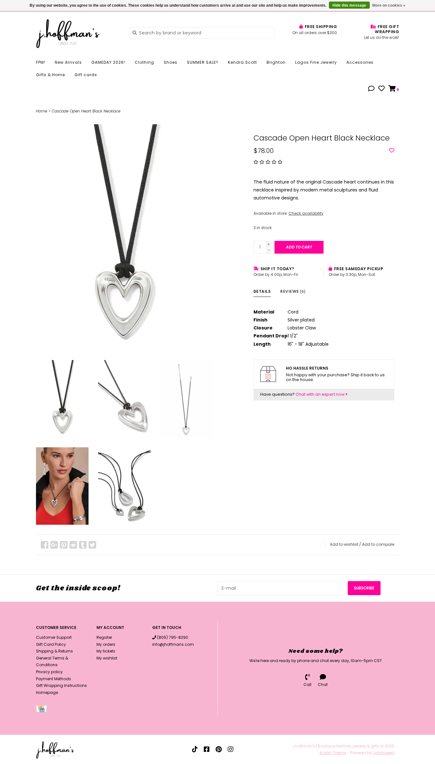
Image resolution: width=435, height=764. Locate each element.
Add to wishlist (344, 544)
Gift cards (86, 74)
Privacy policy (49, 671)
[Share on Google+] (54, 545)
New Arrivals (68, 62)
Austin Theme (332, 752)
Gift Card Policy (51, 644)
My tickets (105, 651)
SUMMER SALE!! (202, 62)
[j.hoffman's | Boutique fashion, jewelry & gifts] (78, 32)
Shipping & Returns (54, 651)
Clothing (144, 62)
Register (104, 637)
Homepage (47, 692)
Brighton (276, 62)
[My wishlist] (381, 89)
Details (262, 291)
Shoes (170, 62)
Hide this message (349, 5)
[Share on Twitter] (92, 545)
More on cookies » (388, 5)
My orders (105, 644)
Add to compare (378, 544)
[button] (371, 89)
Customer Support (54, 637)
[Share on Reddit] (73, 545)
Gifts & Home (50, 74)
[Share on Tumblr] (83, 545)
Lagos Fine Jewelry (316, 62)
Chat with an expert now (321, 394)
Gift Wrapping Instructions (61, 685)
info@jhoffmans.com (173, 644)
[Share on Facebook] (44, 545)
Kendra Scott (242, 62)
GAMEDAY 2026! (108, 62)
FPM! (40, 62)
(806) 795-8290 (172, 637)
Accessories (360, 62)
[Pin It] (64, 545)
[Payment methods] (42, 710)
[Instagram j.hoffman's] (230, 749)
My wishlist (106, 658)
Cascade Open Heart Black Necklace (86, 111)
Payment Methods (53, 678)
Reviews (293, 291)
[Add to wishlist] (391, 151)
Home (41, 111)
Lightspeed (383, 752)
